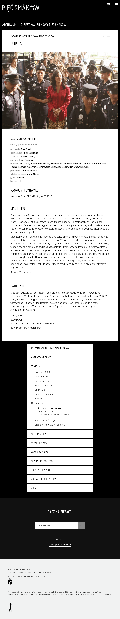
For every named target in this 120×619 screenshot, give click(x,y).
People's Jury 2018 (41, 470)
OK (81, 525)
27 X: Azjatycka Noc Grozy (51, 408)
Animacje (40, 390)
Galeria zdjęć (38, 434)
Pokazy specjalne (44, 394)
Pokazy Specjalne (20, 35)
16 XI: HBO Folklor (46, 411)
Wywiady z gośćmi (41, 452)
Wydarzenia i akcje (45, 420)
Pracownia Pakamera (26, 572)
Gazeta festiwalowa (42, 461)
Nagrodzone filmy (41, 357)
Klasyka (39, 399)
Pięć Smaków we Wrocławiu (50, 425)
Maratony (40, 403)
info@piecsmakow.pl (60, 544)
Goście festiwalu (40, 443)
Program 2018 (43, 372)
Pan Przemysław (45, 572)
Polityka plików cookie (36, 576)
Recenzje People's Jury (43, 479)
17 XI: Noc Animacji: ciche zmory (53, 415)
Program (35, 366)
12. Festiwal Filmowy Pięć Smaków (50, 348)
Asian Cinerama (43, 385)
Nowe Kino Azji (43, 381)
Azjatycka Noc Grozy (44, 35)
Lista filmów (41, 376)
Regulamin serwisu (16, 576)
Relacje (35, 488)
